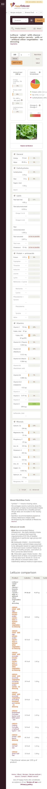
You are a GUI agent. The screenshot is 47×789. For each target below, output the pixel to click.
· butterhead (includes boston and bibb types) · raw (16, 715)
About (19, 774)
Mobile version (33, 776)
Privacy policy (26, 784)
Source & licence (26, 146)
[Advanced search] (31, 20)
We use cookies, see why (34, 2)
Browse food (29, 12)
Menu (41, 12)
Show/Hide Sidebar (3, 4)
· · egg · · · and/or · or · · (16, 617)
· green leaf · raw (16, 753)
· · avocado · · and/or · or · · (16, 661)
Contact (23, 776)
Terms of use (32, 782)
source (14, 521)
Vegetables (13, 44)
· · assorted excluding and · (16, 700)
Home (14, 774)
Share (39, 28)
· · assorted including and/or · (16, 681)
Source (17, 776)
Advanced (35, 490)
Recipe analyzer (16, 12)
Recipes (25, 774)
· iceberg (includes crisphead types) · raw (16, 727)
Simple (24, 490)
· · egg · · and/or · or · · (16, 639)
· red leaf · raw (15, 746)
